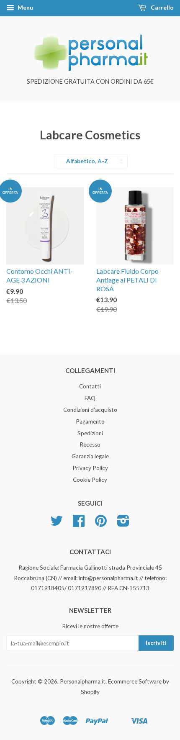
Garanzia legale (90, 456)
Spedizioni (90, 433)
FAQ (90, 398)
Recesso (90, 444)
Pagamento (90, 421)
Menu (24, 7)
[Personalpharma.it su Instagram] (123, 523)
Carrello (161, 7)
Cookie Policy (90, 479)
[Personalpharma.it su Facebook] (78, 523)
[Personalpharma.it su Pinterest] (101, 523)
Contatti (90, 386)
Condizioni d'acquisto (90, 409)
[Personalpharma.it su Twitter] (56, 523)
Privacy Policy (90, 468)
